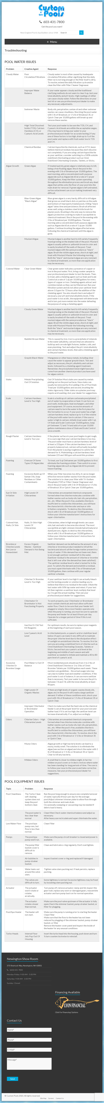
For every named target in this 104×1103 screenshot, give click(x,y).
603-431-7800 (53, 22)
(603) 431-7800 (16, 970)
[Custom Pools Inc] (52, 5)
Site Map (43, 1098)
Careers (51, 1098)
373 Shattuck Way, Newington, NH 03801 (24, 965)
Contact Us (60, 1098)
